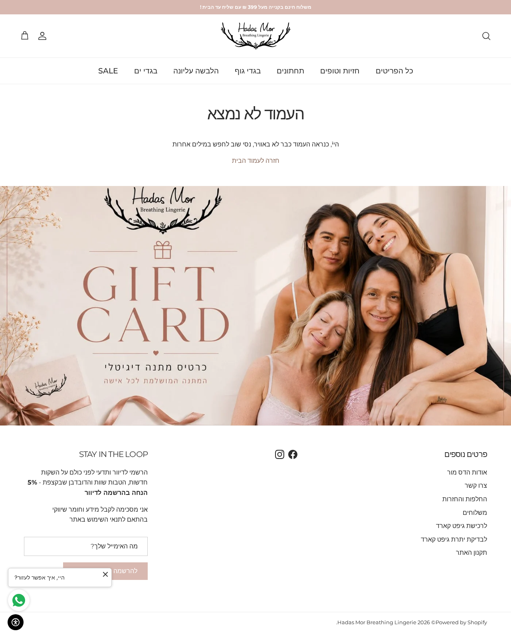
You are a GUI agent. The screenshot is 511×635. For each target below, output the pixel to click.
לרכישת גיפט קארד (461, 526)
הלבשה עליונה (196, 70)
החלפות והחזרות (464, 499)
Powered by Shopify (461, 622)
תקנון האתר (471, 552)
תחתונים (290, 70)
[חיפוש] (486, 36)
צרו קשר (476, 485)
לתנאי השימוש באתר (97, 519)
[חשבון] (44, 36)
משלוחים (475, 512)
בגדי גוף (248, 70)
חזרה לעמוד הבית (255, 160)
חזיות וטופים (340, 70)
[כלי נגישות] (16, 622)
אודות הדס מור (467, 472)
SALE (108, 70)
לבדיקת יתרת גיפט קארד (454, 539)
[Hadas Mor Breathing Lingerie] (256, 35)
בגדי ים (145, 70)
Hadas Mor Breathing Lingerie (376, 622)
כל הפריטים (394, 70)
